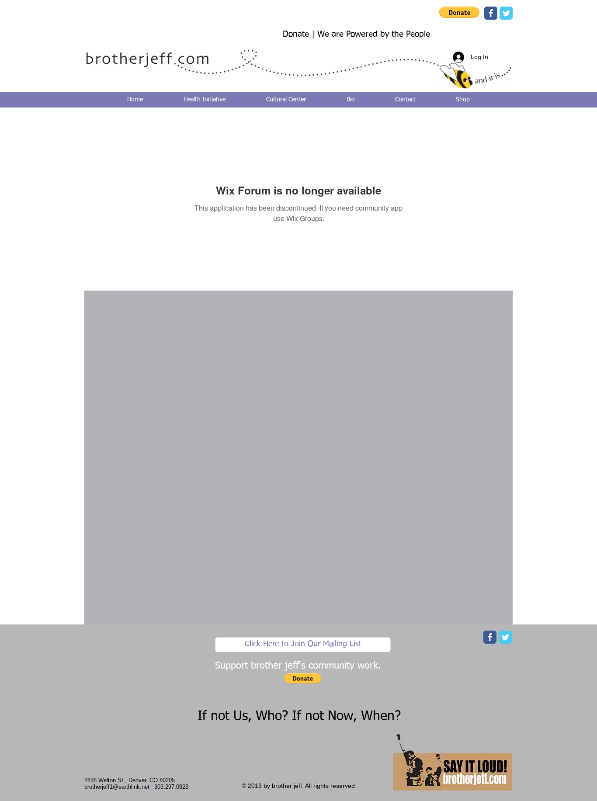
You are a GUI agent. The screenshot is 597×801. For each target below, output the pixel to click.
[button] (459, 12)
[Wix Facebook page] (490, 13)
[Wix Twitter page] (506, 13)
